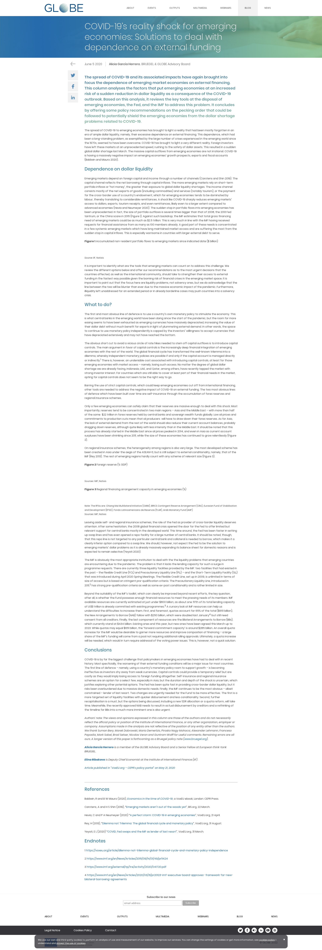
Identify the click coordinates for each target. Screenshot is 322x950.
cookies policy (267, 939)
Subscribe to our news (161, 897)
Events (152, 8)
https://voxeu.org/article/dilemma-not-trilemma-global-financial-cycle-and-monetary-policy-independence (157, 850)
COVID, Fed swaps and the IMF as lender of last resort (142, 832)
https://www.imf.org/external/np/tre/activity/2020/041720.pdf (126, 867)
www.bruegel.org (195, 739)
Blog (248, 8)
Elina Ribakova (95, 760)
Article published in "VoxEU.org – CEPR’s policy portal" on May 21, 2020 (130, 768)
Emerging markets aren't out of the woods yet (156, 807)
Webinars (225, 8)
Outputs (174, 8)
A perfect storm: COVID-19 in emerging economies (162, 815)
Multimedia (200, 8)
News (267, 8)
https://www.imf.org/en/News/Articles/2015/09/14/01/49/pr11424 (127, 859)
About (130, 8)
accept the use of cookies (71, 943)
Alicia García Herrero (99, 747)
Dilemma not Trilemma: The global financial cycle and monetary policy (147, 823)
